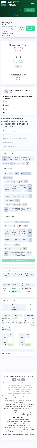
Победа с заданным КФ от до (22, 187)
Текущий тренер (9, 200)
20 (11, 163)
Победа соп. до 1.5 (14, 188)
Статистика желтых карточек (20, 392)
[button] (20, 10)
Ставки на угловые (13, 389)
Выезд (11, 174)
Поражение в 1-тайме (16, 195)
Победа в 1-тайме (7, 195)
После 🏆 (7, 204)
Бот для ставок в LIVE (15, 385)
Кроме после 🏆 (17, 204)
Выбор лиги (7, 178)
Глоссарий (28, 385)
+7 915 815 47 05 (24, 426)
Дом (6, 174)
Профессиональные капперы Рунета (19, 394)
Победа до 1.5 (7, 188)
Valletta (14, 288)
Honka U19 (28, 288)
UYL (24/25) (4, 288)
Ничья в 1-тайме (25, 195)
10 (6, 163)
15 (8, 163)
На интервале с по (25, 158)
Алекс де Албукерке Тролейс (18, 90)
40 (17, 163)
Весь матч (5, 158)
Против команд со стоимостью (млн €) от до (20, 209)
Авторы (31, 387)
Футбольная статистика (26, 383)
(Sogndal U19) (18, 77)
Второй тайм (17, 158)
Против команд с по (12, 182)
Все (17, 174)
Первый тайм (10, 158)
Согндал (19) (18, 74)
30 (14, 163)
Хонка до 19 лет (18, 45)
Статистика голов (26, 389)
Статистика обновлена (18, 260)
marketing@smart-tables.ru (18, 423)
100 (23, 163)
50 (20, 163)
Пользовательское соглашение (16, 387)
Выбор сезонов (25, 174)
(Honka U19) (18, 48)
